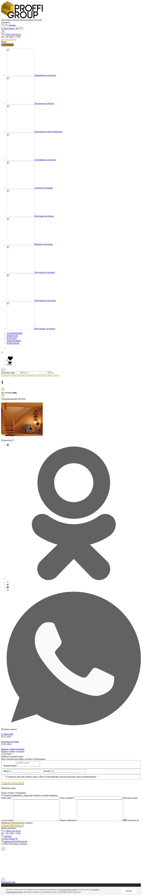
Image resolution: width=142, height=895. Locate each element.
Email (46, 771)
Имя (5, 771)
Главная (5, 375)
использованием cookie (67, 890)
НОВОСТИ (12, 336)
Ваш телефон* (67, 798)
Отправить (6, 825)
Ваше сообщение (68, 820)
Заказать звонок (8, 39)
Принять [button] (129, 891)
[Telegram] (8, 587)
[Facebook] (8, 582)
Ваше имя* (6, 798)
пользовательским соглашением (92, 872)
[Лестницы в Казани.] (22, 17)
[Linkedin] (8, 590)
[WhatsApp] (74, 724)
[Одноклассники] (74, 579)
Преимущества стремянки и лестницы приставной (35, 375)
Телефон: (8, 866)
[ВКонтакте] (8, 445)
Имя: (6, 861)
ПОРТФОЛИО (14, 341)
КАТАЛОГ (12, 338)
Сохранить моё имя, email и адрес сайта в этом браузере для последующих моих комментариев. (51, 777)
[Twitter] (8, 585)
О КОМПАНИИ (14, 333)
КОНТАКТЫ (13, 343)
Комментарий (9, 765)
